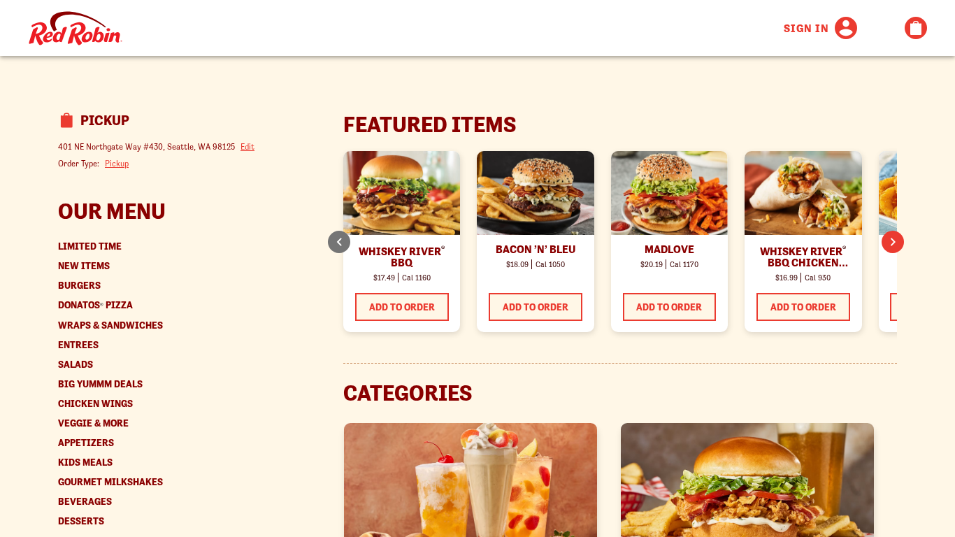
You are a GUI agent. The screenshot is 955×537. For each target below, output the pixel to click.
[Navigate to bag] (916, 28)
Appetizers (86, 443)
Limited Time (90, 246)
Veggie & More (93, 423)
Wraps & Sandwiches (110, 325)
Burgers (79, 286)
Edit (247, 146)
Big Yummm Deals (100, 384)
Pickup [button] (117, 163)
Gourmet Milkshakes (110, 482)
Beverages (85, 502)
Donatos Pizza (95, 305)
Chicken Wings (95, 404)
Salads (75, 365)
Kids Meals (85, 462)
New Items (84, 266)
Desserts (81, 521)
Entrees (78, 345)
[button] (893, 242)
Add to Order (402, 307)
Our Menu (112, 211)
